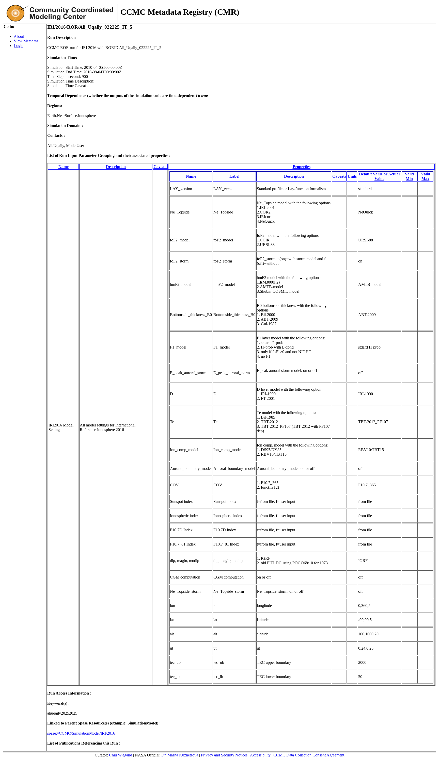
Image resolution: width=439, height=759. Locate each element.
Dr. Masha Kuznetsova (179, 755)
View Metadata (26, 41)
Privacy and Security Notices (224, 755)
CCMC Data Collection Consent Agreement (308, 755)
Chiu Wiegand (120, 755)
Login (18, 45)
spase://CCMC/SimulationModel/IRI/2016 (81, 733)
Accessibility (260, 755)
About (19, 36)
